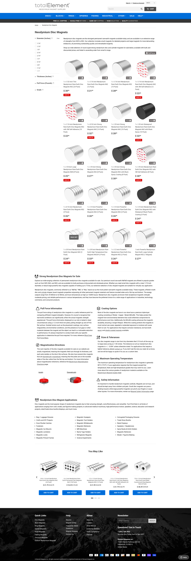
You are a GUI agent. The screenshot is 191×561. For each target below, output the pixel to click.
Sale (132, 16)
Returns (68, 520)
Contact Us (70, 534)
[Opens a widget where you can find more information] (183, 557)
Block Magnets (40, 523)
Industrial (108, 16)
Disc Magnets (39, 520)
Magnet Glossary (72, 531)
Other (121, 16)
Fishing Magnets (41, 535)
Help (140, 16)
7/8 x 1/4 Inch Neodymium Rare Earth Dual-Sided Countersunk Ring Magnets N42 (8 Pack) (142, 481)
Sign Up (152, 520)
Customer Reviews (93, 529)
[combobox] (126, 9)
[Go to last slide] (37, 477)
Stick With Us (91, 526)
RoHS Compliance (93, 532)
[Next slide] (154, 477)
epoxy (100, 330)
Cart (152, 9)
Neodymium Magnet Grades (107, 373)
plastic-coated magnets (113, 330)
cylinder (44, 292)
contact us (118, 349)
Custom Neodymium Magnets (45, 540)
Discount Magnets (41, 538)
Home (36, 25)
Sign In (128, 3)
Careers (89, 523)
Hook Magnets (40, 532)
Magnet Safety (71, 523)
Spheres (83, 16)
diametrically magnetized (51, 357)
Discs (48, 16)
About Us (90, 520)
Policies (89, 535)
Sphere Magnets (40, 529)
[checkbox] (47, 43)
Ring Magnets (40, 526)
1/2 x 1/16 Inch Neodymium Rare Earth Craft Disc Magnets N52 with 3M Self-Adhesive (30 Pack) (119, 481)
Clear (58, 38)
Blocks (60, 16)
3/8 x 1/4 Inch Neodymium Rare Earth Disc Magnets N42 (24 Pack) (48, 480)
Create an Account (138, 3)
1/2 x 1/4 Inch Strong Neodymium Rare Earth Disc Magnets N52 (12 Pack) (95, 480)
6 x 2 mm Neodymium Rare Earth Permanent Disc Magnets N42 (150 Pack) (72, 480)
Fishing (95, 16)
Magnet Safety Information (140, 391)
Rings (72, 16)
